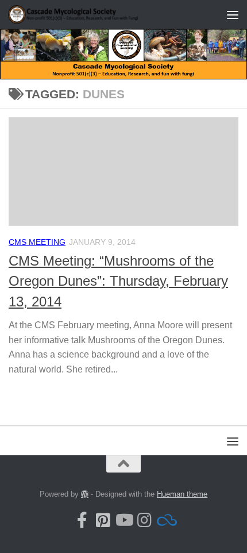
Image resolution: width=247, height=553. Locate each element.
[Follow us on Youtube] (123, 520)
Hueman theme (182, 494)
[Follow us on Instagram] (144, 520)
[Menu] (232, 14)
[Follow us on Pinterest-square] (103, 520)
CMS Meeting (37, 242)
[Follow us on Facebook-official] (82, 520)
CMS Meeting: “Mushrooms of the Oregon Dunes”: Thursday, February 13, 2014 (118, 281)
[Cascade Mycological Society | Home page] (96, 14)
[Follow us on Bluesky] (165, 520)
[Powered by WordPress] (84, 494)
